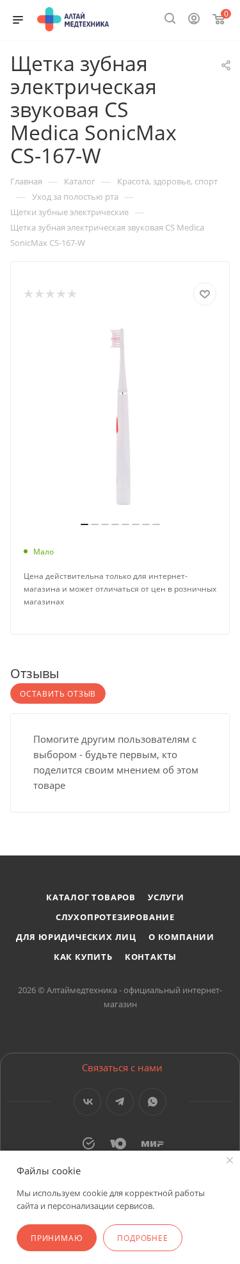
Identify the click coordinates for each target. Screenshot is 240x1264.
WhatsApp (152, 1101)
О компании (181, 937)
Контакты (151, 956)
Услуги (166, 897)
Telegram (120, 1101)
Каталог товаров (91, 897)
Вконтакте (87, 1101)
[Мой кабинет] (194, 19)
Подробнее (142, 1238)
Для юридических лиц (76, 937)
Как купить (83, 956)
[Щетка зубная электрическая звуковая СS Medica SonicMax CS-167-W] (120, 417)
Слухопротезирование (115, 917)
